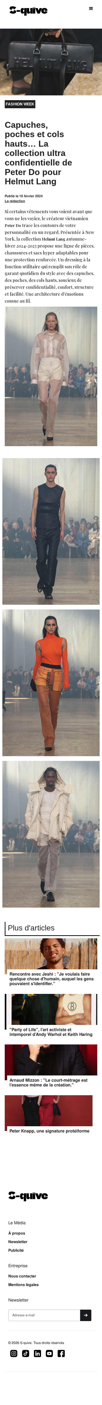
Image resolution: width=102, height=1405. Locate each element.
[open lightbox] (51, 534)
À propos (16, 1233)
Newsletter (17, 1242)
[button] (91, 9)
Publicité (16, 1250)
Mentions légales (23, 1285)
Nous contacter (22, 1276)
